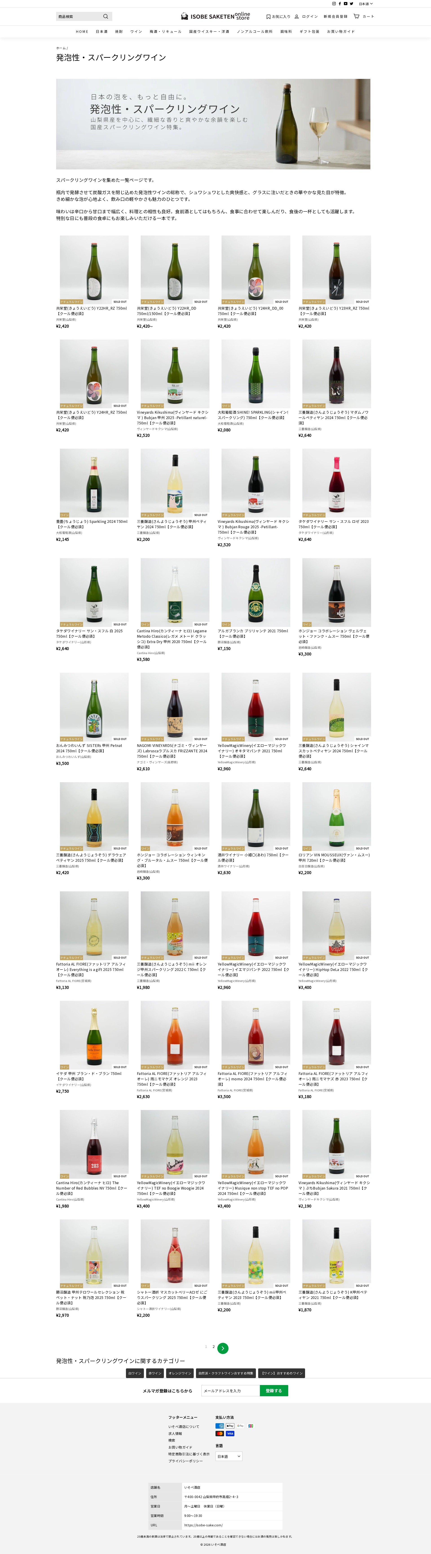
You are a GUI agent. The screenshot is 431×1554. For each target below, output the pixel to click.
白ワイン (134, 1373)
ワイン (136, 31)
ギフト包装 (310, 31)
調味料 (286, 31)
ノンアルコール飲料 (255, 31)
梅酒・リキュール (166, 31)
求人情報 (175, 1433)
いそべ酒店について (184, 1426)
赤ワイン (155, 1373)
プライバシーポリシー (185, 1461)
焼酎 (119, 31)
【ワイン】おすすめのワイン (282, 1373)
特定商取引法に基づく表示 (189, 1454)
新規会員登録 (336, 16)
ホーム (61, 48)
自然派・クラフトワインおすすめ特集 (225, 1373)
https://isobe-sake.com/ (203, 1525)
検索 (171, 1440)
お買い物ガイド (341, 31)
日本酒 (102, 31)
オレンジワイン (180, 1373)
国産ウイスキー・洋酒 (209, 31)
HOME (82, 31)
